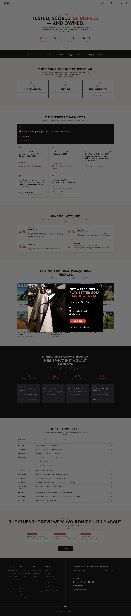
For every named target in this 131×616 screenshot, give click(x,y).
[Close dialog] (101, 285)
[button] (84, 321)
